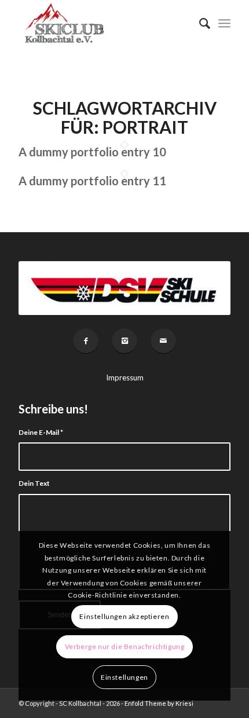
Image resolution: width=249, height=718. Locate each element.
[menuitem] (199, 23)
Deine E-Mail (41, 432)
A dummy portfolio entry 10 (92, 152)
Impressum (125, 377)
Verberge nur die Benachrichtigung (125, 646)
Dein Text (34, 483)
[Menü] (224, 23)
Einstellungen (124, 677)
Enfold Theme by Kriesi (158, 703)
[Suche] (199, 23)
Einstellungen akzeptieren (124, 616)
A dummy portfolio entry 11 (92, 181)
